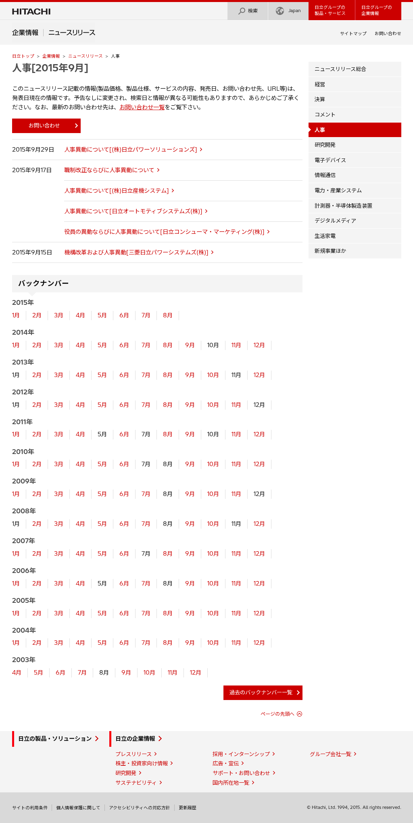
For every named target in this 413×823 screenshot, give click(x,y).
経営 (320, 84)
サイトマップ (353, 33)
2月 (37, 315)
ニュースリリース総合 (340, 69)
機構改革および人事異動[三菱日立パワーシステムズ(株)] (136, 252)
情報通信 (325, 175)
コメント (325, 114)
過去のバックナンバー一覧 (260, 692)
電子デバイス (330, 160)
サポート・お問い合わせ (241, 773)
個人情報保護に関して (78, 807)
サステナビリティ (136, 782)
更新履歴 (187, 807)
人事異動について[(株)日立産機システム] (116, 190)
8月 (168, 315)
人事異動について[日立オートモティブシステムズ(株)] (133, 211)
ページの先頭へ (277, 714)
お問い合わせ (388, 33)
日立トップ (23, 56)
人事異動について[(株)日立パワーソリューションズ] (130, 149)
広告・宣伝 (226, 763)
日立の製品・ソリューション (55, 738)
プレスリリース (133, 754)
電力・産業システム (338, 190)
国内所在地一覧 (231, 782)
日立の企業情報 (135, 738)
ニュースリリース (85, 56)
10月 (213, 375)
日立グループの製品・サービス (330, 10)
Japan (294, 10)
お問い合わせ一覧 (142, 107)
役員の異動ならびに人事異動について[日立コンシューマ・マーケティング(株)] (164, 231)
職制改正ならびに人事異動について (109, 170)
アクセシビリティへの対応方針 (139, 807)
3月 (58, 315)
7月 (146, 315)
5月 (102, 315)
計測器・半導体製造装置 (343, 205)
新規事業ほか (330, 251)
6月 (124, 315)
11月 (236, 345)
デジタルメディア (335, 220)
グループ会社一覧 (330, 754)
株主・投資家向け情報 (141, 763)
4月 (80, 315)
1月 (16, 315)
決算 (320, 99)
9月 (190, 345)
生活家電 (325, 236)
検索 (253, 11)
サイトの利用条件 (30, 807)
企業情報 (51, 56)
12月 (259, 345)
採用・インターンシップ (241, 754)
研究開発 (325, 145)
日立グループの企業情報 (376, 10)
